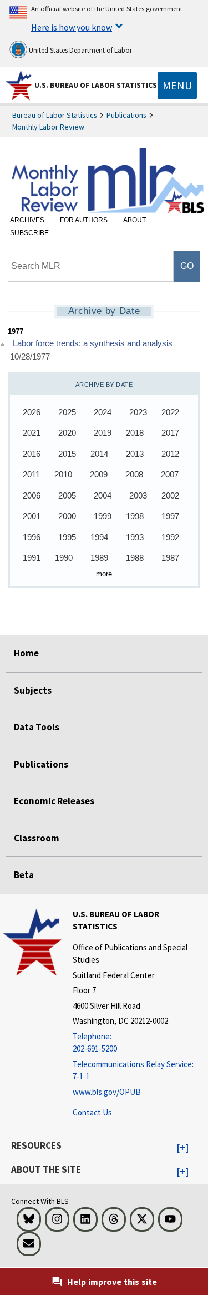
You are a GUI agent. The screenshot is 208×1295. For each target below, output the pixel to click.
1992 (170, 537)
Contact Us (92, 1112)
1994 (99, 537)
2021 (31, 432)
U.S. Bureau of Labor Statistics (95, 85)
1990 (64, 557)
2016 (31, 454)
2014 (99, 454)
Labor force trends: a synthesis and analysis (93, 343)
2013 (135, 454)
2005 (67, 495)
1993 (135, 537)
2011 (31, 474)
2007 (170, 474)
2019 (102, 432)
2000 (67, 516)
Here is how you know (71, 27)
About (134, 220)
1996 (31, 537)
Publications (126, 115)
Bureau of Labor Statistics (54, 115)
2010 (63, 474)
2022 (170, 412)
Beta (24, 875)
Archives (27, 220)
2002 (170, 495)
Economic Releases (54, 801)
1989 (99, 557)
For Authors (84, 220)
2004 (102, 495)
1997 (170, 516)
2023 (138, 412)
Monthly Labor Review (48, 127)
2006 (31, 495)
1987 (170, 557)
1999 (102, 516)
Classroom (36, 838)
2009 (99, 474)
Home (26, 653)
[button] (183, 1148)
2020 (67, 432)
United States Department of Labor (79, 50)
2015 (67, 454)
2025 (67, 412)
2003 (138, 495)
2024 (102, 412)
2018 (135, 432)
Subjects (33, 690)
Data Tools (36, 727)
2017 (170, 432)
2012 (170, 454)
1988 (135, 557)
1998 (135, 516)
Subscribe (29, 233)
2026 (31, 412)
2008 (134, 474)
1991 (31, 557)
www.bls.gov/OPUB (107, 1092)
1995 (67, 537)
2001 (31, 516)
